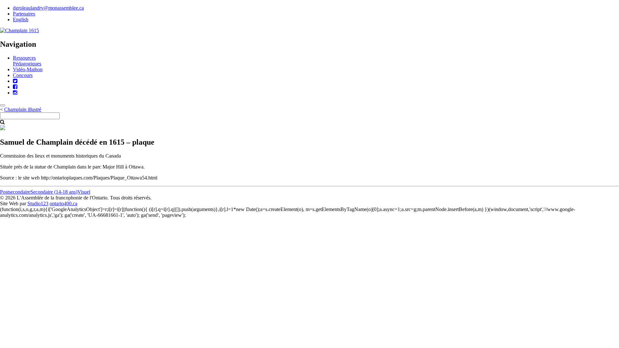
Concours (23, 75)
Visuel (83, 192)
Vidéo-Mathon (28, 69)
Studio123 (37, 203)
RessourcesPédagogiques (27, 60)
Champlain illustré (22, 109)
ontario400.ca (63, 203)
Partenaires (24, 13)
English (20, 19)
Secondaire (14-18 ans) (53, 192)
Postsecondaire (15, 192)
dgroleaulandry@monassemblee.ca (48, 8)
